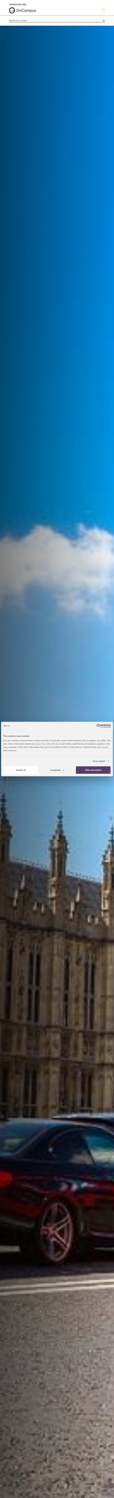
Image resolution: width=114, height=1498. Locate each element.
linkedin (26, 111)
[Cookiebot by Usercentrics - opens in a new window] (98, 726)
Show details (99, 761)
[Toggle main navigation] (103, 10)
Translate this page (17, 4)
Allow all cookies (93, 770)
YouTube (33, 111)
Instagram (19, 111)
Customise (55, 770)
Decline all (21, 770)
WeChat (40, 111)
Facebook (12, 111)
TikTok (5, 111)
